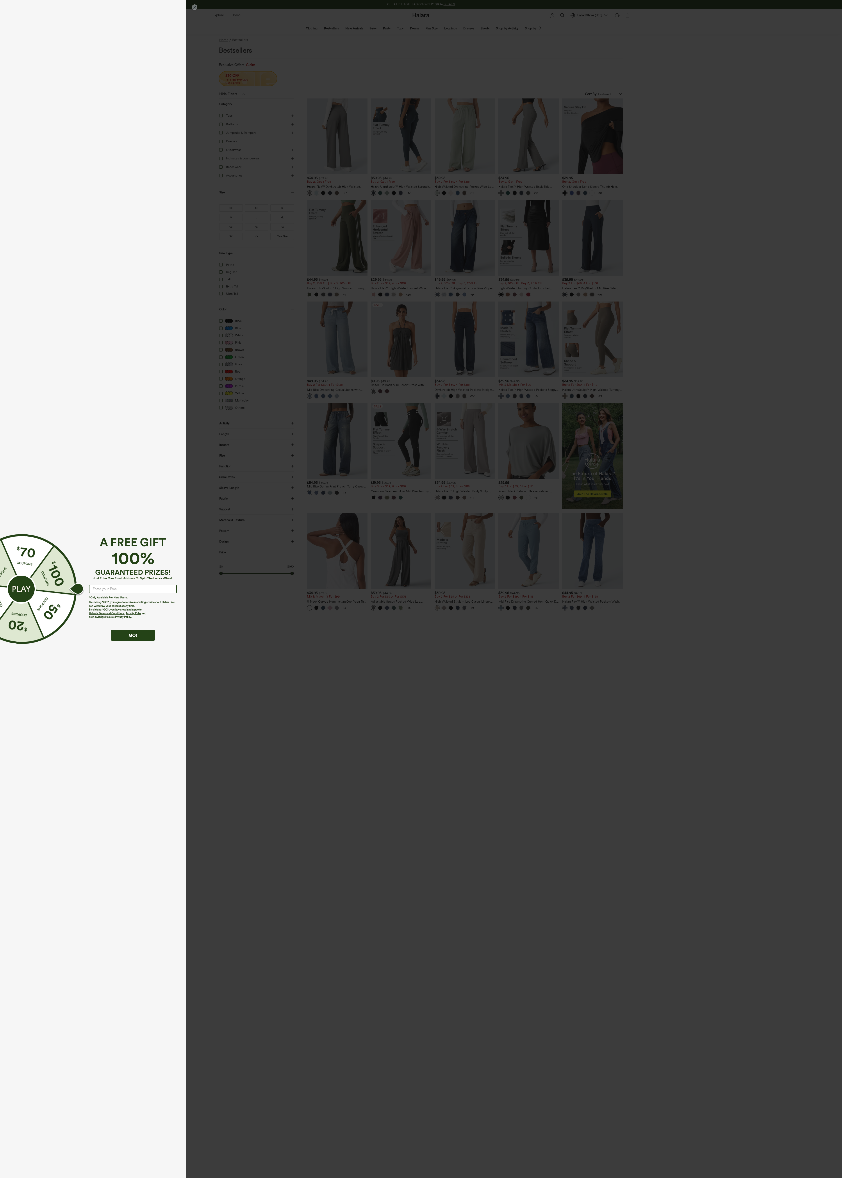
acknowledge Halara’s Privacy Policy (110, 616)
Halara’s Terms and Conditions (106, 613)
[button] (21, 589)
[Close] (194, 7)
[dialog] (421, 589)
